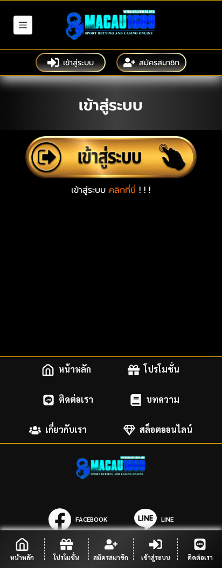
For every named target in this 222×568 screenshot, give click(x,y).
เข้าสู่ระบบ (78, 62)
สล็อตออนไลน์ (166, 430)
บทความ (162, 399)
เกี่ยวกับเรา (66, 430)
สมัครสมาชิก (159, 62)
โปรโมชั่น (161, 369)
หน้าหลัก (74, 369)
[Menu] (22, 25)
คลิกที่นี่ (122, 190)
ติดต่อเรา (76, 399)
